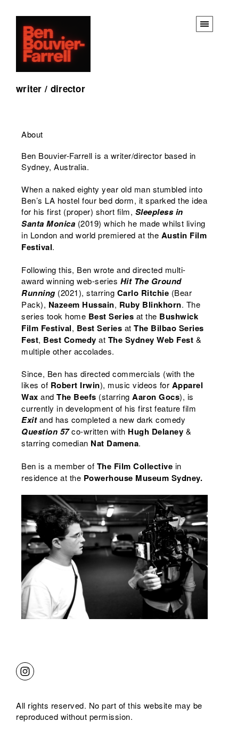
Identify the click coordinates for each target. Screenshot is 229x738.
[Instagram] (25, 670)
